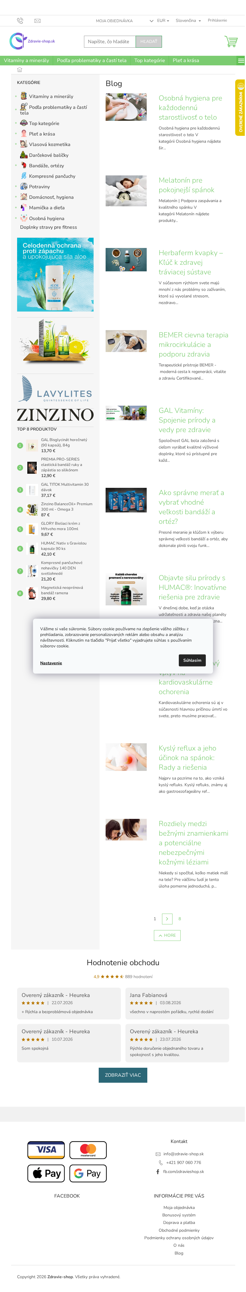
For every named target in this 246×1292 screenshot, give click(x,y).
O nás (178, 1245)
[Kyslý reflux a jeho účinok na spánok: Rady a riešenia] (126, 757)
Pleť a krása (42, 134)
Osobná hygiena (46, 218)
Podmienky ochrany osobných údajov (179, 1238)
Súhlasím (192, 660)
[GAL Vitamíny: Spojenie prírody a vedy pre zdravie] (126, 413)
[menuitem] (26, 60)
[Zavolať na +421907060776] (26, 20)
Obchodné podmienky (179, 1230)
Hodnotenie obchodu (123, 962)
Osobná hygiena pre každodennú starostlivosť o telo (190, 107)
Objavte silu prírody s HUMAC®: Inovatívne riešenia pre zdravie (192, 587)
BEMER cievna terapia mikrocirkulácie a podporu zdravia (194, 344)
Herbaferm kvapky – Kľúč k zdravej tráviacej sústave (191, 262)
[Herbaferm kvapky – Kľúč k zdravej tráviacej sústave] (126, 259)
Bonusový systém (179, 1215)
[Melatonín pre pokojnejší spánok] (126, 190)
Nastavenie (51, 663)
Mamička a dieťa (47, 207)
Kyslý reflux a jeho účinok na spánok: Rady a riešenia (187, 757)
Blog (179, 1253)
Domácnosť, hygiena (51, 197)
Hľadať (148, 41)
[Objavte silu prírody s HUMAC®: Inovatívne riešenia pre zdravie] (126, 589)
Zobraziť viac (123, 1075)
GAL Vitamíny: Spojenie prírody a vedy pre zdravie (187, 420)
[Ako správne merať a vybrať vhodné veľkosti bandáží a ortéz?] (126, 500)
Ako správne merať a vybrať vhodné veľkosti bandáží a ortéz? (191, 507)
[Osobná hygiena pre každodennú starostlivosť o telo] (126, 106)
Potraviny (39, 187)
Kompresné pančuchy (52, 176)
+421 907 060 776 (183, 1162)
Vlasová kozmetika (49, 144)
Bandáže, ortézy (46, 166)
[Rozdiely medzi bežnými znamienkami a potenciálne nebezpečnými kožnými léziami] (126, 829)
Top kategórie (44, 123)
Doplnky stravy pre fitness (48, 227)
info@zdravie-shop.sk (184, 1154)
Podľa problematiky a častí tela (53, 110)
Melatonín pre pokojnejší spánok (186, 185)
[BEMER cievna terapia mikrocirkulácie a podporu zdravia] (126, 341)
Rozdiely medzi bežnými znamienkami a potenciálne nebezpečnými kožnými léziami (193, 843)
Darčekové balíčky (48, 155)
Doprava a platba (179, 1222)
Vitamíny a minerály (51, 96)
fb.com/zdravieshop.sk (183, 1171)
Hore (170, 935)
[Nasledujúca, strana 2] (167, 919)
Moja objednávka (114, 21)
